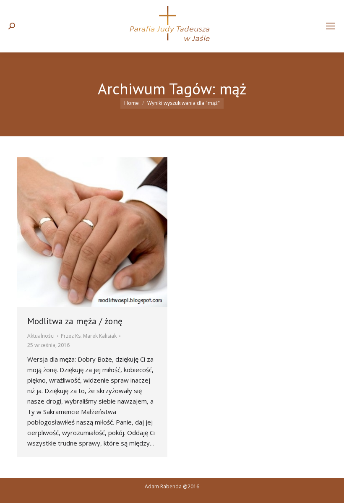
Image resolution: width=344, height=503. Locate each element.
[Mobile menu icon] (331, 26)
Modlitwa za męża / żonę (74, 321)
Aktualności (41, 335)
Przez (89, 335)
